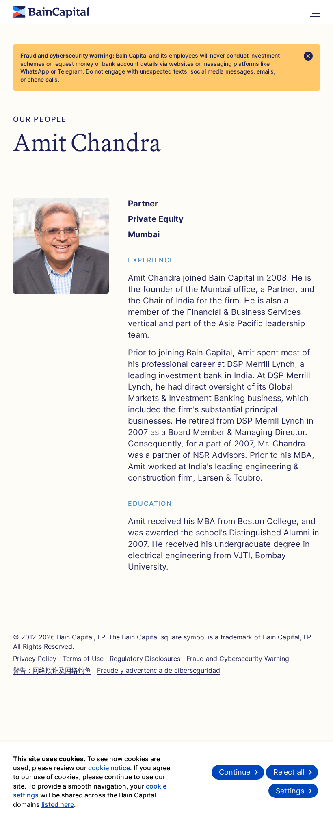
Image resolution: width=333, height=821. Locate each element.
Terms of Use (83, 658)
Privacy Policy (34, 658)
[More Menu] (315, 12)
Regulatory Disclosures (145, 658)
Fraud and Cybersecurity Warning (237, 658)
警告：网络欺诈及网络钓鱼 (52, 670)
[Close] (308, 56)
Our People (40, 119)
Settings (290, 790)
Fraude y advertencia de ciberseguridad (158, 670)
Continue (234, 772)
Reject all (288, 772)
